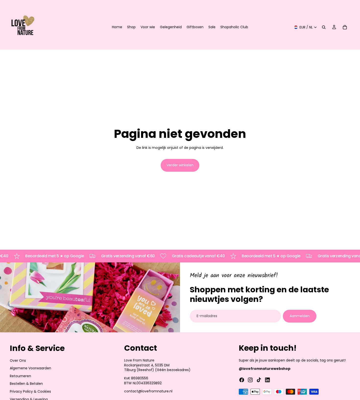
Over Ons (18, 360)
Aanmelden (300, 315)
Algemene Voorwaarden (30, 368)
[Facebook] (242, 380)
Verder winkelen (180, 165)
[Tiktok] (259, 380)
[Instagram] (250, 380)
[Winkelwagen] (344, 27)
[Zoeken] (323, 27)
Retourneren (20, 375)
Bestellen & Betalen (26, 383)
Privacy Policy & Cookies (30, 391)
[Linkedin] (267, 380)
